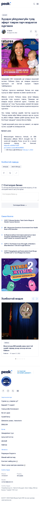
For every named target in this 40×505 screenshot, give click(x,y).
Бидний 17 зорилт (8, 405)
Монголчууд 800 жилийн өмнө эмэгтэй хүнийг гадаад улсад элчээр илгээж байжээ (18, 348)
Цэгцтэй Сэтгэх (7, 437)
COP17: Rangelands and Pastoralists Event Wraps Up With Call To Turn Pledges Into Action (20, 252)
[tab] (15, 358)
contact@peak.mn (7, 482)
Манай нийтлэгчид (8, 457)
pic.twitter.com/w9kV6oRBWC (14, 148)
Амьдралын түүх (7, 433)
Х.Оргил (9, 30)
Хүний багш (5, 417)
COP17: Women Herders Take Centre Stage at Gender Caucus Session (19, 221)
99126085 (20, 476)
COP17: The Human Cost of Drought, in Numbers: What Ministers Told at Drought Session (20, 244)
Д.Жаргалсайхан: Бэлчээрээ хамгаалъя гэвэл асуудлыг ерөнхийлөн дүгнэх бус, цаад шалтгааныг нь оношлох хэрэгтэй (20, 236)
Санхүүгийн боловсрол (10, 409)
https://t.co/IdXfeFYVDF (11, 145)
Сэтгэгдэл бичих (19, 205)
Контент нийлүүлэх (8, 461)
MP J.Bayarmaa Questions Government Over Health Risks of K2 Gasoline (21, 228)
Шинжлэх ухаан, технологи (11, 421)
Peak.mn (6, 353)
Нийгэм (7, 342)
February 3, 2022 (27, 150)
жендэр (5, 166)
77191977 (4, 476)
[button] (34, 4)
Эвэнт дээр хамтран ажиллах (12, 465)
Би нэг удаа (5, 413)
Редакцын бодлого (8, 453)
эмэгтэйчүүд (16, 166)
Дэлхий (5, 15)
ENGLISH (4, 424)
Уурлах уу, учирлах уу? (9, 401)
